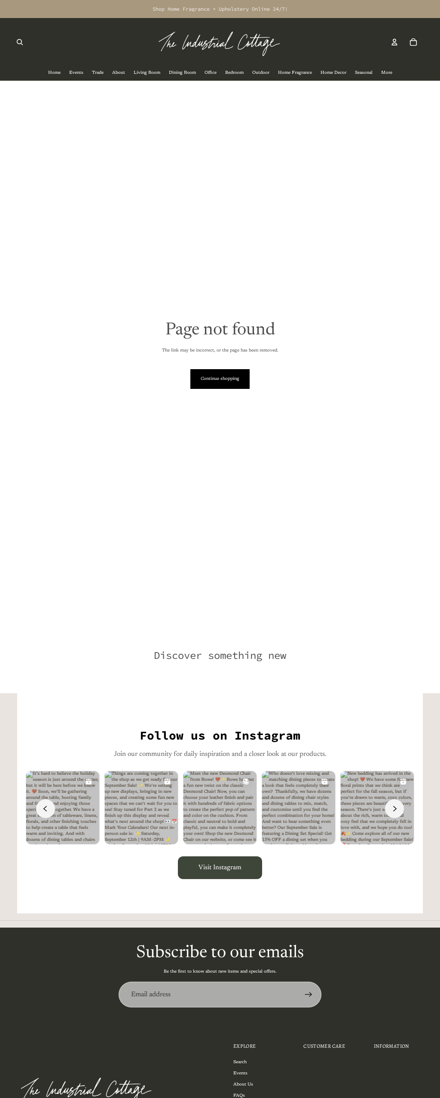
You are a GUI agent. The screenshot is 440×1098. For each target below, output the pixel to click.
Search (240, 1062)
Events (240, 1073)
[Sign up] (308, 995)
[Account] (394, 42)
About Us (243, 1085)
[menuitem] (387, 73)
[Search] (19, 42)
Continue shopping (220, 379)
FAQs (239, 1096)
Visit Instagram (220, 867)
